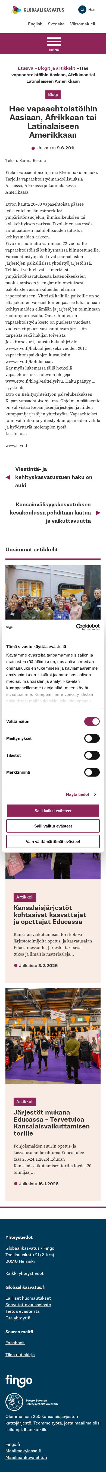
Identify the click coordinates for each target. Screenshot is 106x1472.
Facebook (15, 1343)
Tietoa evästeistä (22, 1311)
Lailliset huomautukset (28, 1298)
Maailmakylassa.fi (23, 1451)
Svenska (56, 24)
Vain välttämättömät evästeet (53, 841)
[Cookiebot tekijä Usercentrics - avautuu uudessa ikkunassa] (76, 627)
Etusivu (25, 68)
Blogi (53, 94)
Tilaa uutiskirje (20, 1355)
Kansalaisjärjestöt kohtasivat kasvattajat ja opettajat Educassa (50, 915)
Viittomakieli (82, 24)
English (35, 24)
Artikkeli (24, 897)
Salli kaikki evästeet (53, 810)
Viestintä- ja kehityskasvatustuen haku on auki (53, 477)
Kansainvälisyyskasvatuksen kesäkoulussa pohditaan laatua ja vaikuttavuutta (50, 513)
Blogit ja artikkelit (56, 68)
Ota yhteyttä (17, 1318)
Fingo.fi (12, 1444)
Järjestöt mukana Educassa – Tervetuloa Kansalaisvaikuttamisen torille (52, 1123)
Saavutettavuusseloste (28, 1305)
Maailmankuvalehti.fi (26, 1458)
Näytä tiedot (77, 794)
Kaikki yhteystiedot (24, 1273)
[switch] (92, 738)
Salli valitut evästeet (53, 826)
